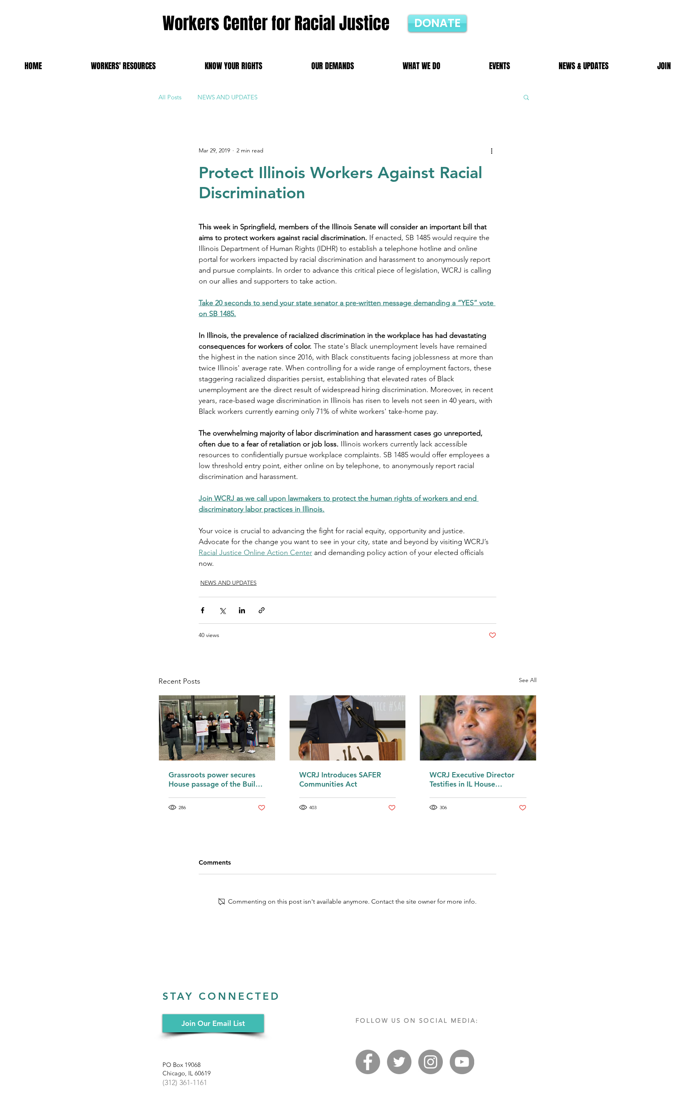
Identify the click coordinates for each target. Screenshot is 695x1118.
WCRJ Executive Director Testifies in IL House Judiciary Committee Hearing (472, 779)
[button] (526, 97)
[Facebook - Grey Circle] (368, 1062)
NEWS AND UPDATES (227, 97)
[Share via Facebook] (202, 610)
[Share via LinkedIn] (242, 610)
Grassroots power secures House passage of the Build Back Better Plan (214, 779)
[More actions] (491, 150)
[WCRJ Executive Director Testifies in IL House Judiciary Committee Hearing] (478, 727)
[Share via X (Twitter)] (222, 610)
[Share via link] (261, 610)
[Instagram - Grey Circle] (430, 1062)
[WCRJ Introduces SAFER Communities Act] (348, 727)
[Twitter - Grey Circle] (399, 1062)
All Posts (169, 97)
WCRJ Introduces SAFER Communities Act (340, 779)
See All (528, 680)
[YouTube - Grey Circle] (462, 1062)
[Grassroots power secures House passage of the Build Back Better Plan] (217, 727)
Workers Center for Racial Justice (276, 23)
